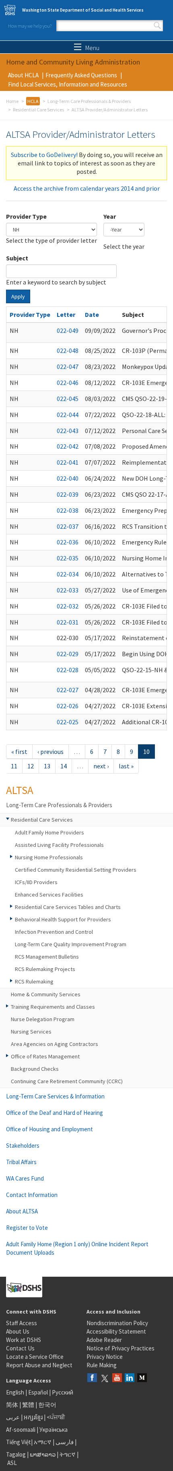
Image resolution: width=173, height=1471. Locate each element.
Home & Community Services (45, 994)
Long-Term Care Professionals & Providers (89, 101)
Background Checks (35, 1068)
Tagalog (16, 1454)
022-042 (67, 446)
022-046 (67, 383)
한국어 (47, 1405)
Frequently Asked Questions (81, 75)
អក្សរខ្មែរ (33, 1417)
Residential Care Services (38, 110)
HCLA (33, 101)
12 (30, 766)
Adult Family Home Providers (49, 832)
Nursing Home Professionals (49, 857)
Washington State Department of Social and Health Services (83, 10)
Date (92, 314)
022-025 (67, 722)
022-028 (67, 670)
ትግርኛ (68, 1454)
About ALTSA (22, 1211)
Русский (62, 1392)
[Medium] (142, 1378)
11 (14, 766)
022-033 (67, 590)
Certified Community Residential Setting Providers (75, 869)
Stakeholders (22, 1145)
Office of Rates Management (45, 1056)
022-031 (67, 622)
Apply (18, 296)
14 (63, 766)
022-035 (67, 558)
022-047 (67, 367)
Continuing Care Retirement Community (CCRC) (67, 1081)
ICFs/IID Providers (36, 882)
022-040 (67, 478)
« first (19, 752)
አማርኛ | (44, 1442)
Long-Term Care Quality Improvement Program (70, 944)
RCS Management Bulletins (47, 956)
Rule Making (101, 1365)
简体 (12, 1405)
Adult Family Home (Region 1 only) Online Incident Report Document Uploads (77, 1248)
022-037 (67, 526)
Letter (66, 314)
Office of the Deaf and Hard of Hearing (54, 1112)
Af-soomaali (20, 1429)
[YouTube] (117, 1378)
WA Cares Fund (25, 1178)
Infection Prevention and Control (54, 931)
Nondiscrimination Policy (117, 1323)
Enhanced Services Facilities (49, 894)
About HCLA (23, 75)
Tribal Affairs (21, 1162)
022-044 (67, 415)
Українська (53, 1429)
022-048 (67, 351)
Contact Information (32, 1195)
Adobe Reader (104, 1340)
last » (126, 766)
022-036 (67, 542)
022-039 (67, 494)
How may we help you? (29, 26)
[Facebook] (92, 1378)
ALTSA (19, 790)
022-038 (67, 510)
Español (38, 1392)
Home (12, 101)
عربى (13, 1417)
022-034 (67, 574)
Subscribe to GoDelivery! (44, 155)
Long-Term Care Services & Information (55, 1096)
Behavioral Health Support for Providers (63, 919)
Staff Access (21, 1323)
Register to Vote (27, 1227)
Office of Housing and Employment (49, 1129)
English (15, 1392)
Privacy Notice (104, 1356)
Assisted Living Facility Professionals (59, 844)
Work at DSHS (23, 1340)
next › (101, 766)
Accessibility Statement (116, 1331)
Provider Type (26, 216)
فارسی (64, 1442)
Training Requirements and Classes (53, 1006)
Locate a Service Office (35, 1356)
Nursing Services (31, 1031)
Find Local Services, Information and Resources (67, 84)
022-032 (67, 606)
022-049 (67, 330)
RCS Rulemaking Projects (45, 969)
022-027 (67, 690)
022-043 (67, 431)
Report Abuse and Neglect (39, 1365)
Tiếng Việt (18, 1442)
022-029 (67, 654)
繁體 (28, 1405)
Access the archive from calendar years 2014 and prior (87, 188)
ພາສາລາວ (43, 1454)
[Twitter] (104, 1378)
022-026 (67, 706)
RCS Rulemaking (34, 981)
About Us (17, 1331)
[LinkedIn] (129, 1378)
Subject (17, 258)
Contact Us (20, 1348)
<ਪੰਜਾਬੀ (56, 1417)
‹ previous (50, 752)
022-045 (67, 399)
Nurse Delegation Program (42, 1019)
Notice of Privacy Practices (120, 1348)
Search (157, 25)
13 (47, 766)
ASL (12, 1463)
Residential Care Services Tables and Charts (68, 907)
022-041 (67, 462)
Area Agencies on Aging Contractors (54, 1044)
